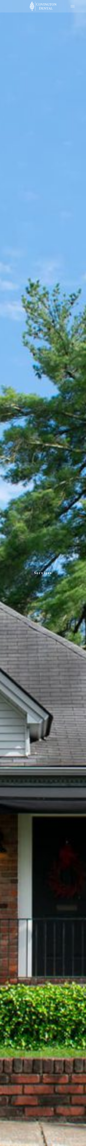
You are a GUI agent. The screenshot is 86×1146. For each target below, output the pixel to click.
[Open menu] (72, 6)
